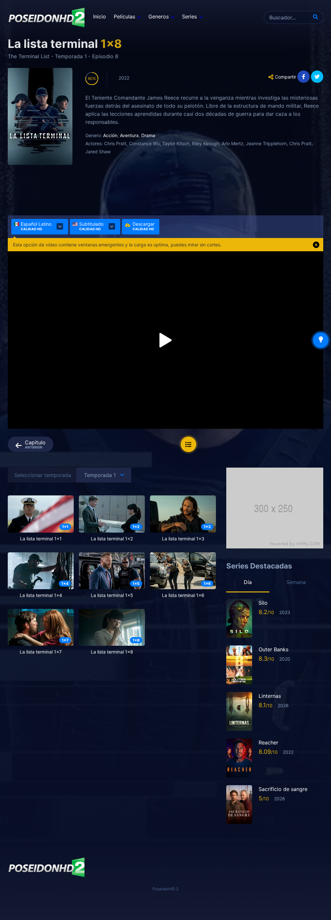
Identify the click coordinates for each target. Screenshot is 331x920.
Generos (158, 16)
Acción (110, 135)
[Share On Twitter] (317, 76)
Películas (124, 16)
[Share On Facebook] (303, 76)
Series (189, 16)
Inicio (99, 16)
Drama (148, 135)
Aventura (129, 135)
